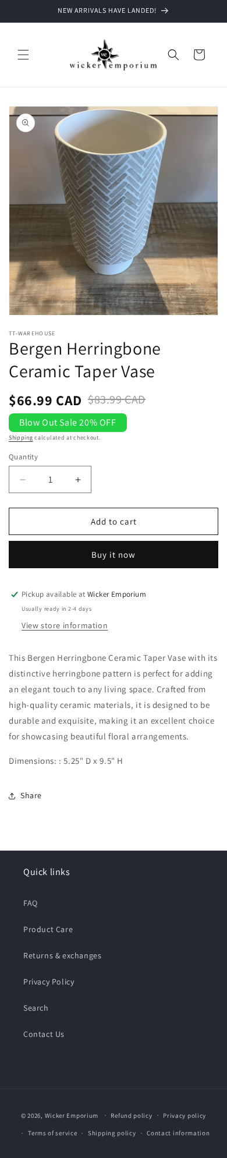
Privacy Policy (48, 981)
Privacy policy (184, 1115)
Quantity (23, 457)
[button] (23, 55)
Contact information (178, 1133)
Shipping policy (112, 1133)
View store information (65, 625)
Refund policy (131, 1115)
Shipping (21, 437)
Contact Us (44, 1034)
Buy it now (113, 554)
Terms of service (52, 1133)
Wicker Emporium (72, 1115)
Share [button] (31, 795)
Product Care (48, 929)
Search (36, 1008)
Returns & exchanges (62, 955)
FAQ (30, 903)
